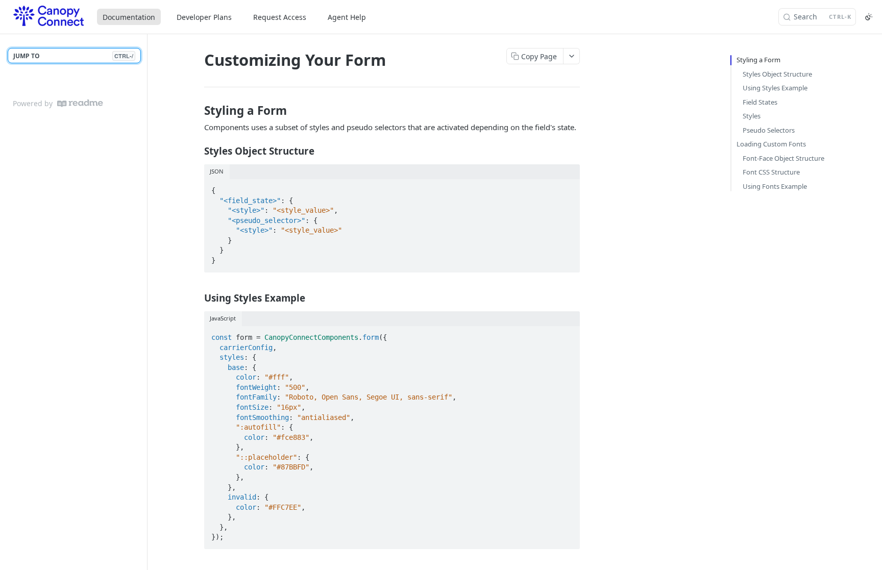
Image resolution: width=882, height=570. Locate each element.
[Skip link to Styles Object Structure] (197, 151)
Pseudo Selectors (769, 130)
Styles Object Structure (777, 74)
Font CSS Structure (771, 172)
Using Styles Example (775, 87)
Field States (760, 102)
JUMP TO (73, 56)
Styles (752, 115)
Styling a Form (758, 59)
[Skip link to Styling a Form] (197, 110)
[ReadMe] (80, 103)
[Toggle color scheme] (869, 17)
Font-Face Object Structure (783, 158)
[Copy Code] (567, 187)
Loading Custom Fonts (771, 143)
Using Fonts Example (775, 186)
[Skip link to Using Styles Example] (197, 298)
